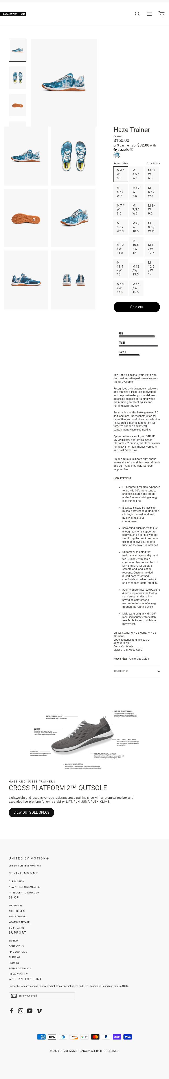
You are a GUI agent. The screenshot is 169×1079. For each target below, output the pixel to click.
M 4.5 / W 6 (135, 174)
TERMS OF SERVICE (20, 968)
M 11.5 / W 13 (120, 268)
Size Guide (153, 163)
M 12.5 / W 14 (151, 268)
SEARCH (13, 940)
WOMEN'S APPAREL (20, 922)
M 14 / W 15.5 (135, 288)
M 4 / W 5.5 (120, 174)
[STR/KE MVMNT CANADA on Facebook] (11, 1010)
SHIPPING (14, 957)
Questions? (121, 671)
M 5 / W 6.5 (151, 174)
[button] (137, 147)
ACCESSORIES (17, 911)
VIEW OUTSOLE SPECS (31, 812)
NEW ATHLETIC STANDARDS (24, 887)
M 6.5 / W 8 (151, 191)
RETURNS (14, 962)
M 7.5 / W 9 (135, 209)
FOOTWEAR (15, 905)
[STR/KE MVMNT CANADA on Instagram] (20, 1010)
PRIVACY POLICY (18, 974)
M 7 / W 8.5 (120, 209)
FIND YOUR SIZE (18, 951)
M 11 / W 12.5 (151, 248)
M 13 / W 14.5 (120, 288)
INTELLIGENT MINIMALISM (24, 892)
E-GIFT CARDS (16, 927)
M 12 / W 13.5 (135, 270)
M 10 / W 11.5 (120, 248)
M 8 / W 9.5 (151, 209)
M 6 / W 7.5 (136, 191)
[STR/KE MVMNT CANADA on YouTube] (30, 1010)
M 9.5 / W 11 (151, 227)
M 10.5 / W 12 (135, 247)
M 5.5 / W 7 (120, 191)
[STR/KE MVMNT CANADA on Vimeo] (39, 1010)
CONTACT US (16, 946)
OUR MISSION (16, 881)
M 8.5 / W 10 (120, 227)
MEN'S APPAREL (18, 916)
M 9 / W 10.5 (136, 227)
